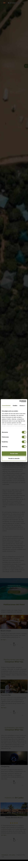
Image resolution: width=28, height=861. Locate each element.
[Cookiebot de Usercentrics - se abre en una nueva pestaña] (19, 401)
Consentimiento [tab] (6, 405)
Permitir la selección (14, 458)
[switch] (24, 437)
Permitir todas (14, 453)
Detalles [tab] (15, 405)
